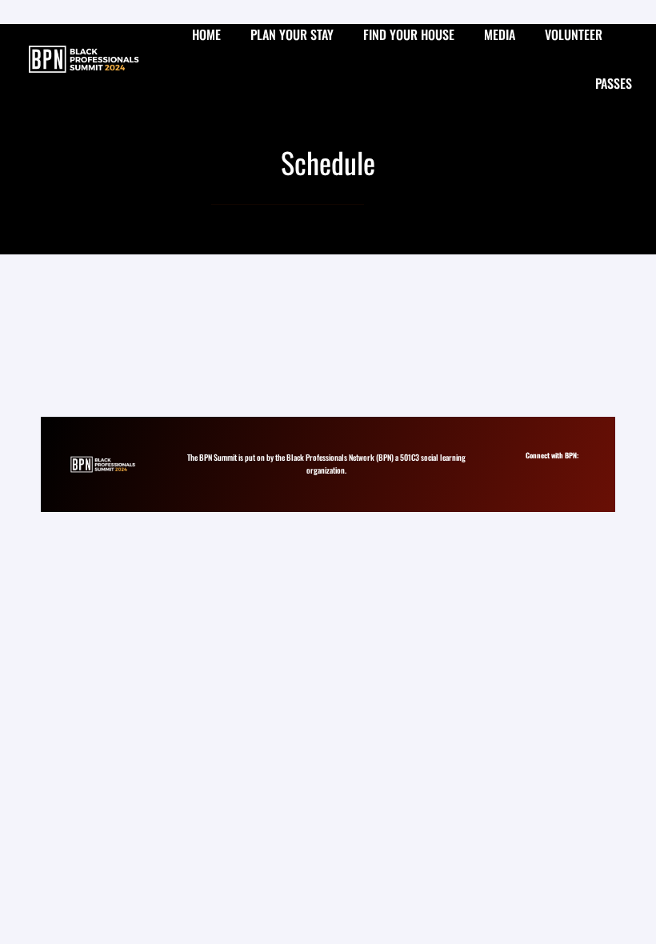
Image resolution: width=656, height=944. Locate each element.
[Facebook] (563, 469)
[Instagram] (534, 469)
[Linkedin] (549, 469)
